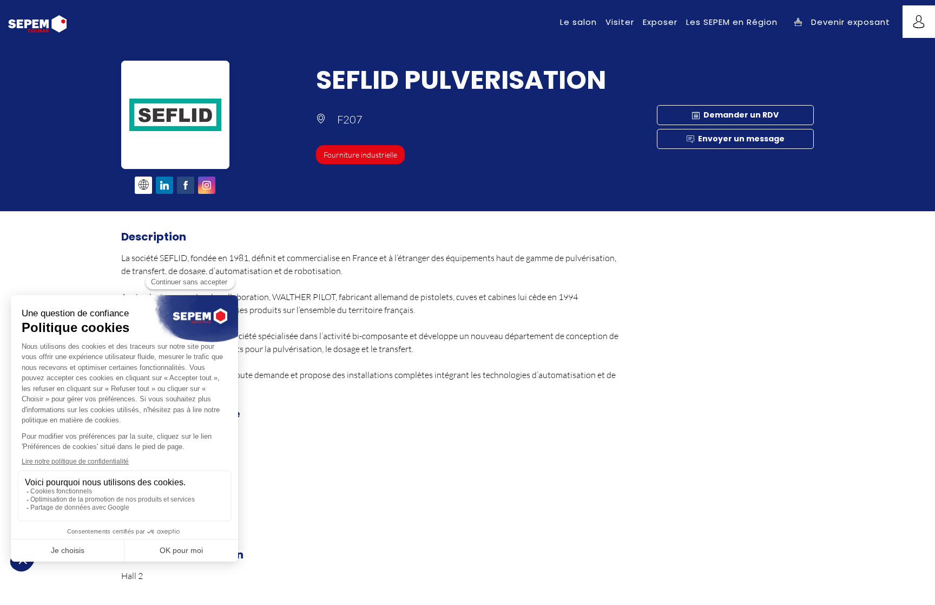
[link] (578, 21)
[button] (842, 21)
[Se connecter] (919, 21)
